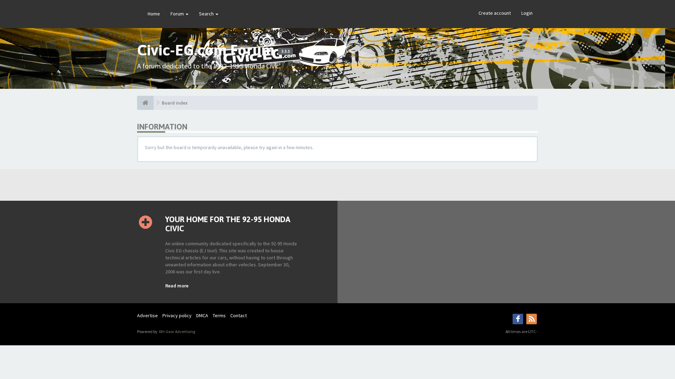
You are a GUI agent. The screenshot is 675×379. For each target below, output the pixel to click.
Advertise (147, 315)
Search (207, 14)
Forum (178, 14)
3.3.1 (285, 51)
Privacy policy (177, 315)
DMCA (202, 315)
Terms (219, 315)
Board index (175, 103)
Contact (238, 315)
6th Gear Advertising (176, 331)
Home (154, 14)
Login (527, 13)
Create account (494, 13)
